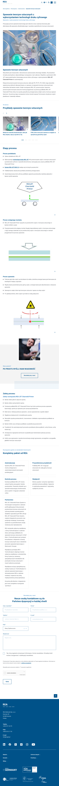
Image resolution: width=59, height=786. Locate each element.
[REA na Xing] (21, 744)
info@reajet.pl (6, 737)
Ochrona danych (35, 754)
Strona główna (6, 8)
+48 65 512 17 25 (7, 731)
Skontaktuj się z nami (29, 375)
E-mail (32, 615)
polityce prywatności (26, 663)
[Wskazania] (15, 124)
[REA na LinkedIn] (4, 744)
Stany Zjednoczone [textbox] (10, 628)
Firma (32, 606)
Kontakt (5, 758)
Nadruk (5, 754)
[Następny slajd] (7, 113)
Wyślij (7, 681)
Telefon (5, 615)
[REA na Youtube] (33, 744)
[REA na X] (15, 744)
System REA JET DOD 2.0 (12, 167)
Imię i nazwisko (7, 606)
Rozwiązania (14, 8)
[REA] (7, 2)
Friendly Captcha (22, 674)
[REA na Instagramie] (27, 744)
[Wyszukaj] (48, 2)
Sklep (4, 761)
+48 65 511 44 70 (7, 726)
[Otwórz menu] (55, 2)
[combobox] (15, 628)
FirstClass (33, 758)
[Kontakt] (55, 696)
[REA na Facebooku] (10, 744)
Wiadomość (6, 634)
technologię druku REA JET (21, 159)
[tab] (22, 140)
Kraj (4, 624)
